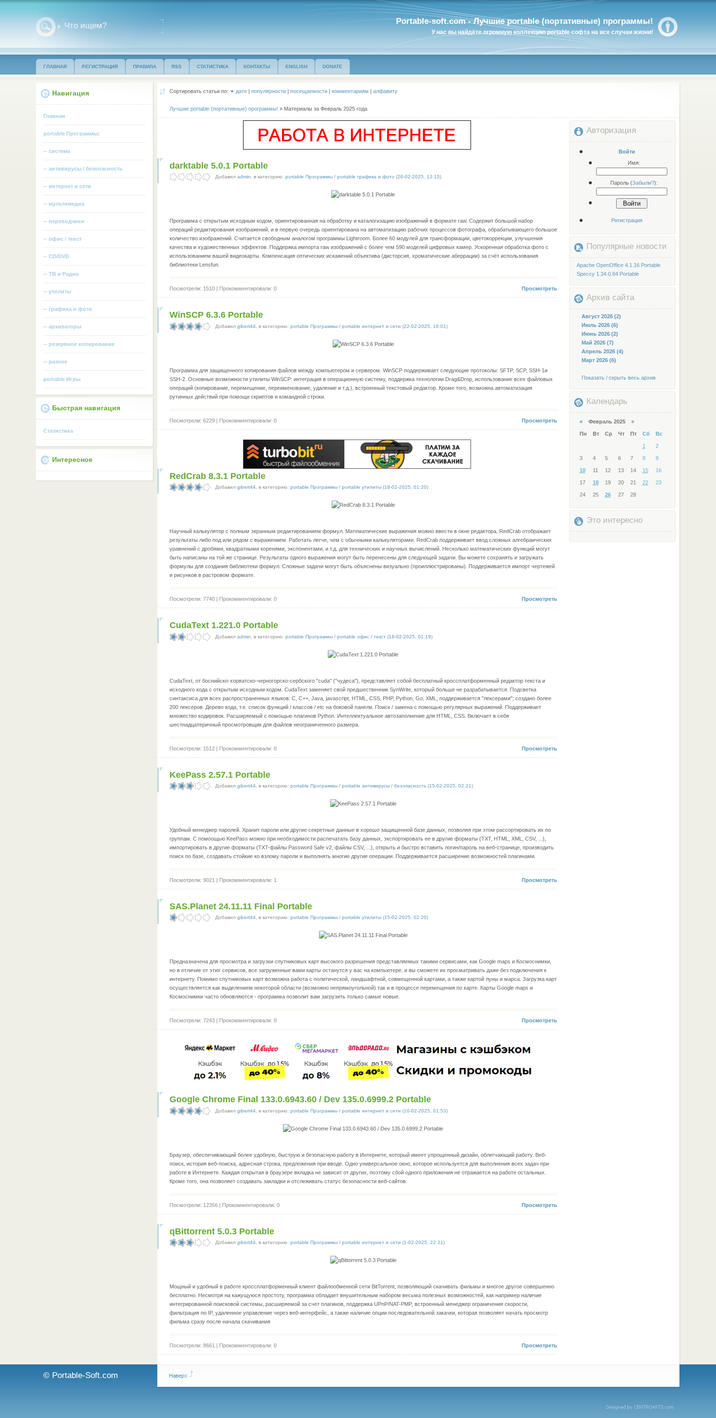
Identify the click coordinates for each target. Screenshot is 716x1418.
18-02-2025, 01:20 (405, 487)
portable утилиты (361, 487)
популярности (268, 91)
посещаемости (308, 91)
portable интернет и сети (371, 326)
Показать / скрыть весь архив (619, 378)
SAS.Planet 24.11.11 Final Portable (241, 906)
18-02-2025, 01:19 (410, 636)
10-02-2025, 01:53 (425, 1110)
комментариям (350, 91)
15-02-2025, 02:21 (450, 785)
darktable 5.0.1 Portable (219, 166)
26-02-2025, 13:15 (418, 176)
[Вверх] (181, 1375)
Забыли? (643, 183)
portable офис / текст (361, 636)
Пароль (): (634, 183)
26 (608, 495)
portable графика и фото (366, 176)
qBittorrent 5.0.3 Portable (222, 1231)
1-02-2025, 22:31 (423, 1242)
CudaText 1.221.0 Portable (224, 625)
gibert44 (246, 326)
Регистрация (626, 220)
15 (645, 470)
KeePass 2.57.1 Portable (220, 775)
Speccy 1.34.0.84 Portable (608, 274)
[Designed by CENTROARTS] (643, 1408)
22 (645, 482)
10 (582, 470)
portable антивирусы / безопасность (384, 785)
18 (596, 482)
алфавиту (385, 91)
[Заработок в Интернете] (357, 148)
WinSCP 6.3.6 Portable (216, 315)
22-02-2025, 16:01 (425, 326)
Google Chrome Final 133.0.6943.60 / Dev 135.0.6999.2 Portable (300, 1099)
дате (241, 91)
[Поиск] (46, 27)
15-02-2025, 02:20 (405, 917)
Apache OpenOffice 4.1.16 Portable (618, 265)
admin (244, 176)
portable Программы (309, 176)
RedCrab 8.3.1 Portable (217, 476)
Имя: (634, 163)
